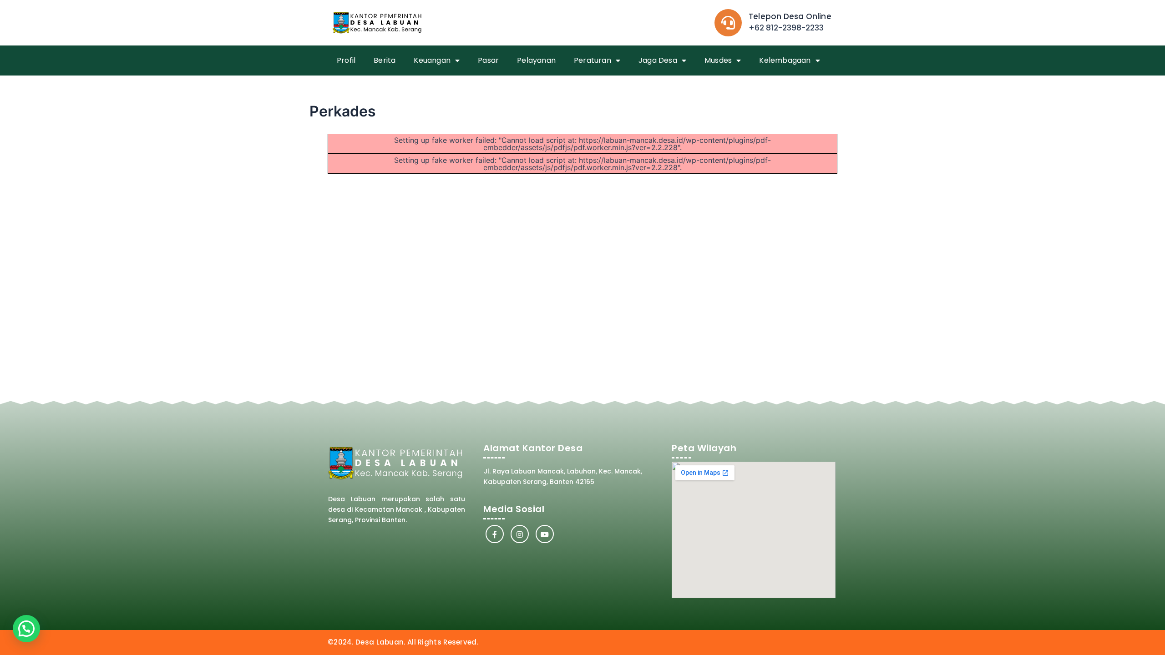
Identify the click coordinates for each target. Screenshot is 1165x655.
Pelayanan (536, 60)
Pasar (488, 60)
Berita (384, 60)
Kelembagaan (784, 60)
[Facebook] (495, 534)
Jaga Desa (657, 60)
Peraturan (592, 60)
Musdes (718, 60)
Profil (346, 60)
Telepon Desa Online (790, 16)
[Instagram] (520, 534)
